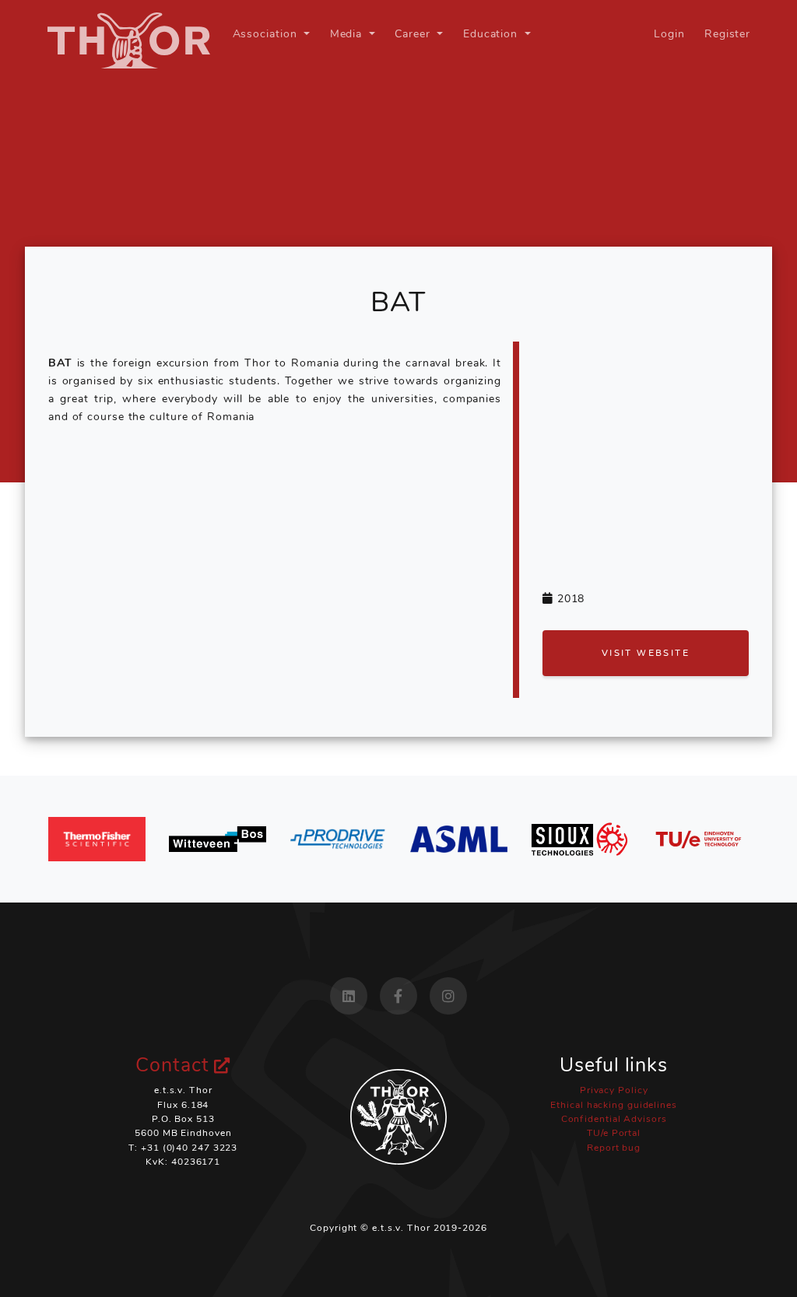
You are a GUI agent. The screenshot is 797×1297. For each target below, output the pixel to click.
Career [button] (414, 33)
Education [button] (492, 33)
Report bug (614, 1147)
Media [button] (348, 33)
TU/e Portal (614, 1133)
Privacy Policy (614, 1090)
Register (727, 33)
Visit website (646, 652)
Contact (174, 1065)
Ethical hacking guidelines (613, 1105)
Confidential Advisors (614, 1119)
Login (669, 33)
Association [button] (267, 33)
